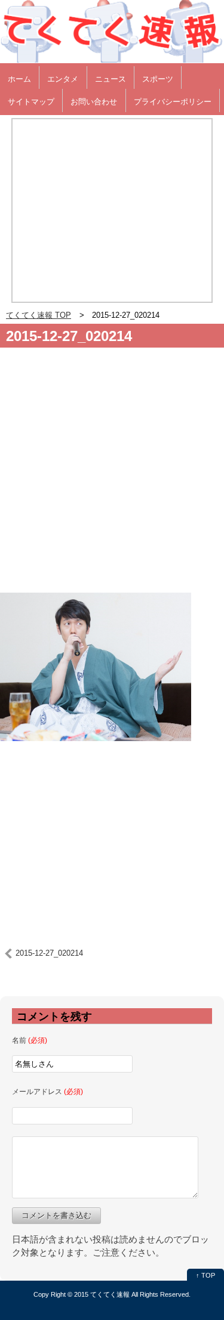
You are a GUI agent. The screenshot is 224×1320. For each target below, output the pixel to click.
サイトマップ (31, 101)
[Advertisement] (112, 475)
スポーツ (157, 79)
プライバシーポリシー (172, 101)
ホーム (19, 79)
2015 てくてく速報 (102, 1294)
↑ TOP (205, 1275)
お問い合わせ (93, 101)
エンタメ (62, 79)
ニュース (110, 79)
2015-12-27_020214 (69, 336)
